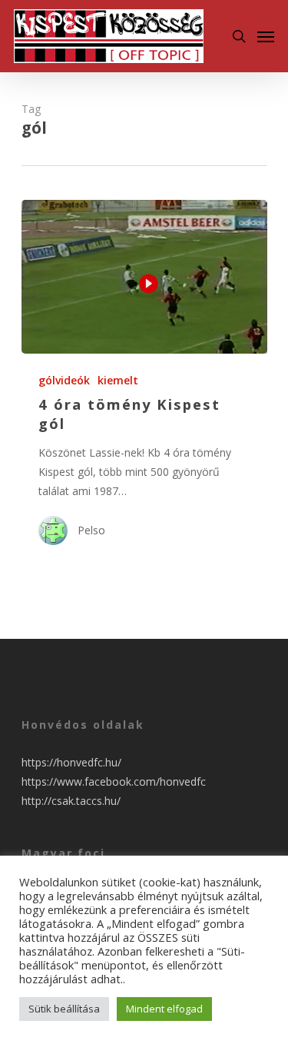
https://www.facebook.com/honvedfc (114, 781)
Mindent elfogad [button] (164, 1009)
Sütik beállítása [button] (64, 1009)
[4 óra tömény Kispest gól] (144, 277)
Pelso (91, 530)
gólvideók (64, 380)
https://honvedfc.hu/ (71, 762)
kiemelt (118, 380)
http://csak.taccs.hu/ (71, 800)
